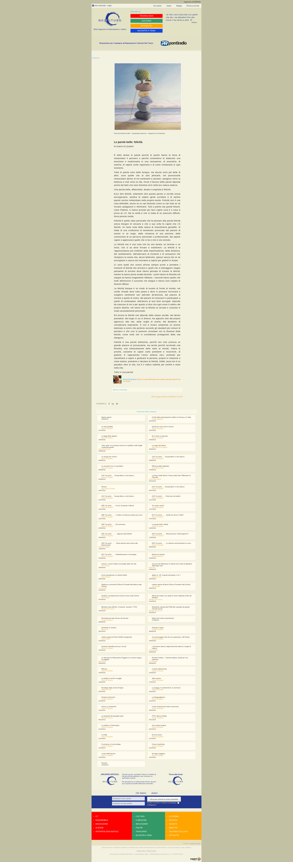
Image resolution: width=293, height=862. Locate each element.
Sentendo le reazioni (108, 628)
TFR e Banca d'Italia (159, 716)
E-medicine (141, 820)
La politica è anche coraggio (111, 678)
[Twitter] (117, 404)
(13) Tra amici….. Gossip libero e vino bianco (117, 475)
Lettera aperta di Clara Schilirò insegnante (116, 637)
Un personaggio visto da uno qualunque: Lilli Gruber (171, 637)
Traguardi (141, 832)
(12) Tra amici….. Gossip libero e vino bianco (168, 487)
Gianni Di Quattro (130, 379)
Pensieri (95, 58)
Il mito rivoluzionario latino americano (165, 706)
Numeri (104, 487)
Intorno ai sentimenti (108, 706)
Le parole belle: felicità (160, 524)
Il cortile (104, 735)
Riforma (104, 669)
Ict (96, 816)
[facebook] (109, 404)
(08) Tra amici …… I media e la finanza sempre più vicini (121, 515)
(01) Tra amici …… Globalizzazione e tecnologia (118, 554)
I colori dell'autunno (108, 753)
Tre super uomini (158, 505)
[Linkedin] (113, 404)
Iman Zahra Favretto (108, 488)
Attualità (174, 835)
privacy (174, 803)
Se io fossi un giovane (160, 436)
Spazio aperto (106, 417)
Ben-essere (142, 824)
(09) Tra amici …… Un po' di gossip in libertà (117, 505)
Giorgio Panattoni (157, 507)
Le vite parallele (107, 427)
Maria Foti (152, 567)
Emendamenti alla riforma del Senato (114, 618)
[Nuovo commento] (120, 390)
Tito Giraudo (105, 566)
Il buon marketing (158, 744)
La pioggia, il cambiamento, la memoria (166, 688)
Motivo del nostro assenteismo (163, 618)
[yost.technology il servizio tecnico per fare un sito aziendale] (195, 860)
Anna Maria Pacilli (104, 449)
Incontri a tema (144, 835)
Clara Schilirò (105, 639)
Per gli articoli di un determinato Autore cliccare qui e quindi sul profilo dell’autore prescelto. (139, 782)
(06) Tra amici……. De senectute (113, 524)
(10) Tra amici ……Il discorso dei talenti (166, 496)
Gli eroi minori (157, 735)
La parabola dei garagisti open (112, 716)
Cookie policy (141, 851)
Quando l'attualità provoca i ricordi (113, 646)
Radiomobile (101, 820)
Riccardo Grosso (107, 718)
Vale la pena (156, 678)
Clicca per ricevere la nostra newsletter (164, 799)
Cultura (140, 816)
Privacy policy (151, 851)
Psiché (139, 828)
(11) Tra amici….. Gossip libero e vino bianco (117, 496)
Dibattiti (173, 828)
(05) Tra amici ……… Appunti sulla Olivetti (116, 534)
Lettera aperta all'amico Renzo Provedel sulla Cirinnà (171, 584)
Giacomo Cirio (156, 577)
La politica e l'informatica (110, 725)
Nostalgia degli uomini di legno (112, 688)
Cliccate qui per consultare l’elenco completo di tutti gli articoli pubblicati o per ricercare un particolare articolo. (139, 776)
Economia (174, 816)
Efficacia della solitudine (160, 466)
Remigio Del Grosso (155, 599)
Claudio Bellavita (157, 419)
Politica (173, 820)
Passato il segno (158, 628)
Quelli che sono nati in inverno (163, 427)
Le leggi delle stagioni (109, 436)
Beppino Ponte (106, 689)
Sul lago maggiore (158, 753)
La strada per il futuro (109, 457)
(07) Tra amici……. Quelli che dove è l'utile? (168, 515)
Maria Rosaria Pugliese (159, 447)
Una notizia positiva (159, 725)
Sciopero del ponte (108, 697)
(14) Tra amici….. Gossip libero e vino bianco (168, 457)
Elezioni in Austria (158, 554)
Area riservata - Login (103, 6)
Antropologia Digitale (107, 832)
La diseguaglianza (158, 697)
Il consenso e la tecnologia (111, 744)
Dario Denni (102, 661)
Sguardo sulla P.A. (178, 832)
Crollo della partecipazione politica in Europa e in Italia (171, 417)
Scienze (99, 828)
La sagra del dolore (159, 445)
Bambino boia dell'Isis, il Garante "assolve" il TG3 (119, 607)
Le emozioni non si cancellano (112, 466)
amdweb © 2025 (195, 843)
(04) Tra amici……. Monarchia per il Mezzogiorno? (170, 534)
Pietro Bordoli (105, 577)
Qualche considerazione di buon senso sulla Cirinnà (120, 596)
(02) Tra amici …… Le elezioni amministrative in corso (171, 543)
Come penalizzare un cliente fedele (114, 575)
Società (173, 824)
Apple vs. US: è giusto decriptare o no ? (166, 575)
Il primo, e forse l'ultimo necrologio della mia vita (118, 564)
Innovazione (101, 824)
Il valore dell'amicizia (159, 669)
